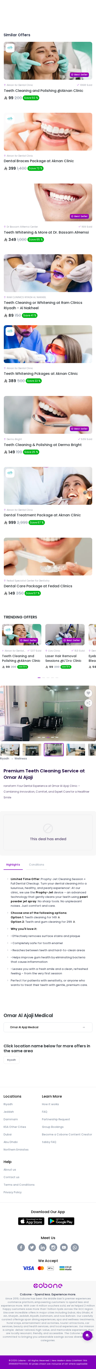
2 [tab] (43, 677)
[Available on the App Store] (31, 1221)
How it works (50, 1104)
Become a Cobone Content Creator (67, 1134)
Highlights (13, 864)
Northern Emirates (16, 1149)
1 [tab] (39, 677)
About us (10, 1169)
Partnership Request (56, 1119)
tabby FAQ (49, 1142)
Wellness (21, 758)
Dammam (11, 1119)
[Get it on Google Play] (61, 1221)
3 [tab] (48, 677)
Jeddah (9, 1112)
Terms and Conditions (19, 1185)
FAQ (44, 1112)
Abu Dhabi (11, 1142)
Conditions (36, 864)
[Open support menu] (87, 1336)
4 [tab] (52, 677)
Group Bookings (53, 1127)
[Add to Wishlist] (88, 693)
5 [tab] (57, 677)
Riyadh (4, 758)
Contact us (11, 1177)
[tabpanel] (21, 652)
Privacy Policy (13, 1192)
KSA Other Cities (15, 1127)
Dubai (8, 1134)
